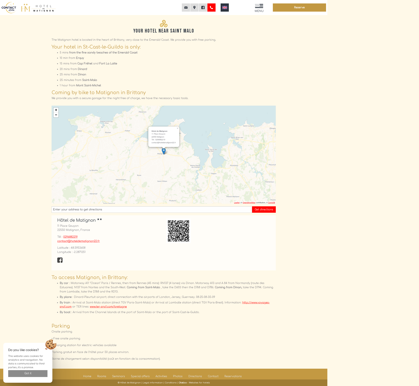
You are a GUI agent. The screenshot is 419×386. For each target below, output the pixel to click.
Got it (27, 373)
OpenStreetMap (249, 202)
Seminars (118, 376)
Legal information (153, 383)
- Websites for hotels (194, 383)
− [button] (56, 115)
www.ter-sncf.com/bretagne (108, 306)
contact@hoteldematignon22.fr (78, 241)
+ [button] (56, 110)
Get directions (264, 209)
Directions (195, 376)
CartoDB (271, 202)
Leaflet (236, 202)
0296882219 (70, 236)
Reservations (233, 376)
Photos (177, 376)
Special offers (140, 376)
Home (87, 376)
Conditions (171, 383)
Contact (213, 376)
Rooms (101, 376)
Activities (161, 376)
